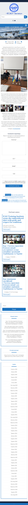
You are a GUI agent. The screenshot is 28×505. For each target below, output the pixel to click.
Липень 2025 (14, 396)
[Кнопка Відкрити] (26, 25)
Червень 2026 (14, 374)
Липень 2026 (14, 372)
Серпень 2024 (14, 425)
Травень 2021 (14, 465)
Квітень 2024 (14, 436)
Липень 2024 (14, 428)
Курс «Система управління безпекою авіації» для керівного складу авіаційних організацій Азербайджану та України (13, 250)
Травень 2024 (14, 433)
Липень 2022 (14, 449)
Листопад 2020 (14, 481)
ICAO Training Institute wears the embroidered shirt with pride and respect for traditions (13, 219)
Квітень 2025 (14, 404)
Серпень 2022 (14, 446)
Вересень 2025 (14, 390)
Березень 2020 (14, 489)
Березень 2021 (14, 470)
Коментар (14, 139)
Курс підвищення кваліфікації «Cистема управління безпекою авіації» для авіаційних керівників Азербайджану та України (12, 284)
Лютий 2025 (14, 409)
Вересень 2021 (14, 457)
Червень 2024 (14, 430)
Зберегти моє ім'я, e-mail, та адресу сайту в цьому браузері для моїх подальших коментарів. (14, 182)
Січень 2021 (14, 476)
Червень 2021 (14, 462)
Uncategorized (16, 128)
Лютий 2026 (14, 380)
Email (14, 166)
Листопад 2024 (14, 417)
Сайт (14, 173)
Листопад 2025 (14, 385)
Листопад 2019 (14, 494)
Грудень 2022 (14, 441)
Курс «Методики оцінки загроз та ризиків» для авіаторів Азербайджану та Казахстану (14, 327)
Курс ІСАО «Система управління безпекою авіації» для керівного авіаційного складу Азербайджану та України (14, 336)
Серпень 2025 (14, 393)
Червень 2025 (14, 398)
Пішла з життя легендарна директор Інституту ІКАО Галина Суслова (14, 355)
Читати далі (6, 229)
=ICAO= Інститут (14, 13)
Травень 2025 (14, 401)
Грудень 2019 (14, 492)
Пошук (25, 17)
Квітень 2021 (14, 468)
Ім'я (14, 158)
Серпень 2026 (14, 369)
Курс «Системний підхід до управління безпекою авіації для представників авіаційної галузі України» (14, 331)
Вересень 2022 (14, 444)
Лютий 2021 (14, 473)
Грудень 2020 (14, 478)
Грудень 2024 (14, 414)
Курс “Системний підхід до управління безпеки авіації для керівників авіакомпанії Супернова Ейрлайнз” (14, 341)
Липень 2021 (14, 460)
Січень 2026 (14, 382)
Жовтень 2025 (14, 388)
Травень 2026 (14, 377)
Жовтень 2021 (14, 454)
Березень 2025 (14, 406)
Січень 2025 (14, 412)
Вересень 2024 (14, 422)
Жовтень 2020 (14, 484)
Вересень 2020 (14, 486)
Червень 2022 (14, 452)
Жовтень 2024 (14, 420)
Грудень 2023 (14, 438)
